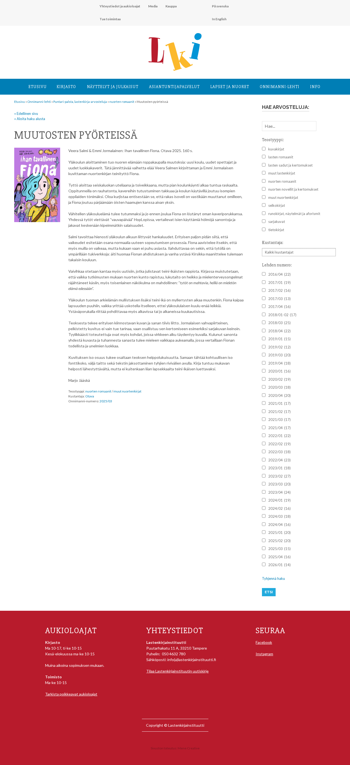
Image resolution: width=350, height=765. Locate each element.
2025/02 (279, 541)
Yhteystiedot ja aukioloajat (120, 6)
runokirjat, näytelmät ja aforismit (294, 213)
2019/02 (279, 347)
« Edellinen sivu (26, 113)
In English (219, 19)
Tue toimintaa (110, 19)
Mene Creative (189, 748)
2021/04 (279, 428)
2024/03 (279, 516)
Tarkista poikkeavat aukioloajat (71, 694)
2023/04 (279, 492)
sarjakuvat (276, 221)
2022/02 (279, 444)
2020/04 (279, 395)
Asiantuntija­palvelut (174, 86)
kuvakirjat (276, 149)
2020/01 (279, 371)
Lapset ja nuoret (229, 86)
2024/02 (279, 508)
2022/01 (279, 436)
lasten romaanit (280, 157)
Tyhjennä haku (273, 578)
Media (153, 6)
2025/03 (106, 401)
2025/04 (279, 557)
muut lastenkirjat (281, 173)
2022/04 (279, 460)
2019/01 (279, 339)
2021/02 (279, 411)
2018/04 (279, 331)
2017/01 (279, 282)
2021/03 (279, 419)
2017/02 (279, 290)
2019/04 (279, 363)
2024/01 (279, 500)
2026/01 (279, 565)
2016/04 (279, 274)
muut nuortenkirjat (127, 391)
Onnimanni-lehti (279, 86)
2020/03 (279, 387)
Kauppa (171, 6)
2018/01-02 (282, 315)
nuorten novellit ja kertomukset (293, 189)
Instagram (264, 653)
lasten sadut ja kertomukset (290, 165)
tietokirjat (276, 230)
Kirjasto (66, 86)
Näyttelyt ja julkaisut (112, 86)
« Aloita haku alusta (29, 119)
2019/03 (279, 355)
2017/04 (279, 306)
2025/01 (279, 532)
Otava (89, 396)
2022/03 (279, 452)
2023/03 (279, 484)
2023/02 (279, 476)
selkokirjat (276, 205)
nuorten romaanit (98, 391)
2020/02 (279, 379)
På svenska (220, 6)
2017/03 (279, 298)
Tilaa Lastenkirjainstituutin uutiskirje (177, 671)
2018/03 (279, 323)
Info (315, 86)
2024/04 (279, 524)
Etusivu (37, 86)
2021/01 (279, 403)
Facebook (264, 642)
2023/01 (279, 468)
